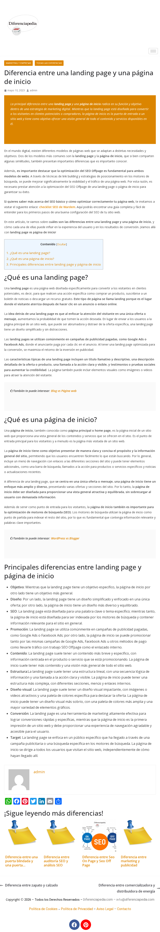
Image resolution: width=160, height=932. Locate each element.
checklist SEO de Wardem (57, 207)
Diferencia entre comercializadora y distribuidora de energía (127, 888)
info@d (121, 899)
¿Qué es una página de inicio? (30, 259)
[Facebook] (74, 924)
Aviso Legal (104, 909)
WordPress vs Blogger (65, 538)
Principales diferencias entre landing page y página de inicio (53, 264)
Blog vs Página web (63, 391)
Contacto (124, 909)
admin (33, 90)
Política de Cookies (43, 909)
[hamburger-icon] (153, 51)
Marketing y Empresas (18, 63)
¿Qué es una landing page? (28, 253)
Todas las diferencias (49, 63)
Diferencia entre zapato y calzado (31, 885)
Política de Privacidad (77, 909)
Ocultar (61, 244)
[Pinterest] (86, 924)
